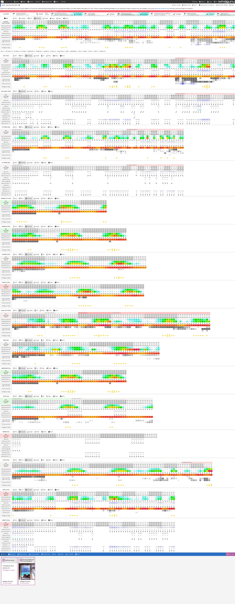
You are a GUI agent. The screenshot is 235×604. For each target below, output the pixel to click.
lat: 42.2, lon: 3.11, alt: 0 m (207, 5)
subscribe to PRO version (162, 8)
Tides (232, 5)
